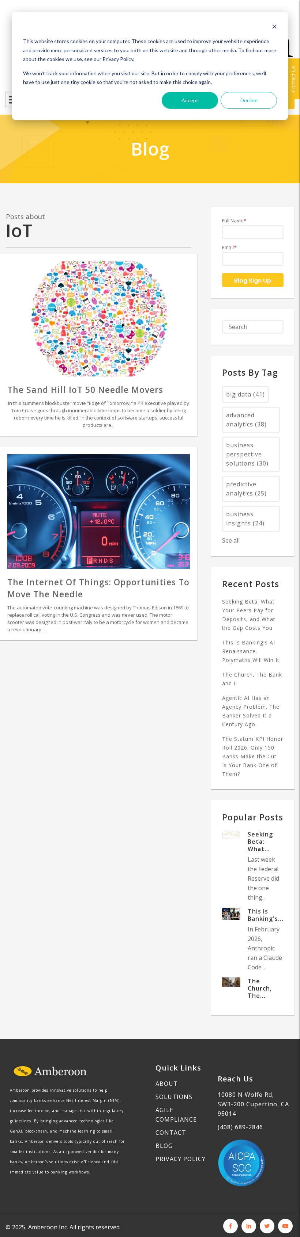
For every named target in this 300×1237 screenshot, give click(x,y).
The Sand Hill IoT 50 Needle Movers (85, 389)
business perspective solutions (247, 454)
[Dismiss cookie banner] (274, 27)
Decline (249, 100)
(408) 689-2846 (240, 1127)
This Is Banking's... (266, 915)
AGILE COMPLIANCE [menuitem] (176, 1114)
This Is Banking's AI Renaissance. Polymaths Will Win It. (251, 651)
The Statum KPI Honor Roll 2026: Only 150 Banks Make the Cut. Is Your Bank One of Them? (252, 756)
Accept (189, 100)
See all (231, 540)
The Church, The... (260, 988)
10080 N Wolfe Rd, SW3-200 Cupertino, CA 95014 (253, 1104)
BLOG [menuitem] (164, 1146)
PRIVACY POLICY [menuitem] (180, 1159)
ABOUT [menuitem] (166, 1084)
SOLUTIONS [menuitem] (173, 1097)
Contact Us (293, 79)
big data (245, 394)
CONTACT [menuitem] (170, 1133)
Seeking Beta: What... (260, 841)
